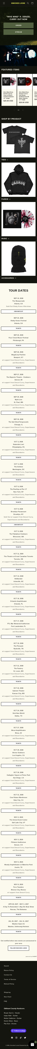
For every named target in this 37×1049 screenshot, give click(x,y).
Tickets (18, 328)
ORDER (19, 25)
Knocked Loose (14, 1045)
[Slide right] (23, 110)
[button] (4, 3)
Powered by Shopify (25, 1045)
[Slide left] (14, 110)
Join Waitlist (18, 311)
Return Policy (9, 970)
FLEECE (4, 199)
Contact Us (8, 975)
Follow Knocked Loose (18, 948)
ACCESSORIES (7, 278)
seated (34, 956)
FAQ (5, 1001)
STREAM (18, 32)
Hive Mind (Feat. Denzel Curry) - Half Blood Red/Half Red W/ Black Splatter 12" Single (24, 96)
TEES (3, 160)
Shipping (7, 992)
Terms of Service (10, 979)
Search (6, 966)
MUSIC (4, 239)
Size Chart (7, 997)
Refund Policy (9, 984)
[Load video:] (18, 55)
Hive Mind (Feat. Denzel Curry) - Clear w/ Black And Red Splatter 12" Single (8, 95)
